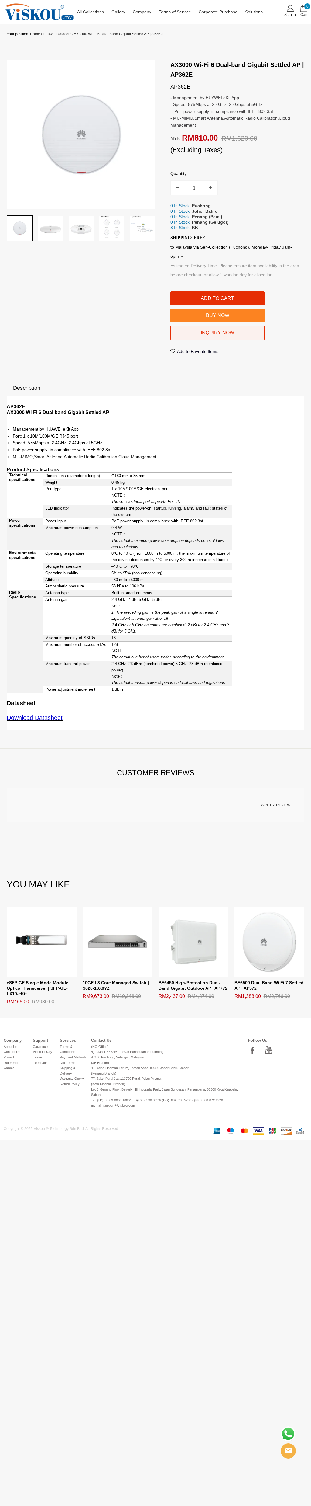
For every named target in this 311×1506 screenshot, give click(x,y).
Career (9, 1068)
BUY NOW (217, 315)
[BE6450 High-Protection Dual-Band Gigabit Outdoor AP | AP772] (193, 942)
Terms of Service (175, 11)
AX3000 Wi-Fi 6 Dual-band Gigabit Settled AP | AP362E (119, 34)
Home (35, 34)
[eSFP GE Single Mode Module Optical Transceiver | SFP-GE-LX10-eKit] (42, 942)
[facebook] (254, 1050)
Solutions (254, 11)
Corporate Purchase (218, 11)
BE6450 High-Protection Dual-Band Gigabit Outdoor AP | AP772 (193, 985)
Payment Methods (73, 1057)
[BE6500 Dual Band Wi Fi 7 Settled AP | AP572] (269, 942)
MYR (175, 138)
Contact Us (12, 1052)
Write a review (275, 805)
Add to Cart (217, 298)
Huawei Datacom (57, 34)
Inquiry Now (217, 332)
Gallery (118, 11)
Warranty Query (72, 1078)
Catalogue (40, 1046)
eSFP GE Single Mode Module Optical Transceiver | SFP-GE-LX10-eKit (37, 988)
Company (142, 11)
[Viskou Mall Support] (288, 1451)
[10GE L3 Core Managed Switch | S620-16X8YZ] (117, 942)
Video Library (42, 1052)
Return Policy (70, 1084)
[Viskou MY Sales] (288, 1434)
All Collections (90, 11)
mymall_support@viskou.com (113, 1105)
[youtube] (270, 1050)
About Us (10, 1046)
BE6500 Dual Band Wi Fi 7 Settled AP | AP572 (269, 985)
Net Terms (67, 1063)
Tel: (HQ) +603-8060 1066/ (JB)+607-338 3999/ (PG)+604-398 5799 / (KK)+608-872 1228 (157, 1100)
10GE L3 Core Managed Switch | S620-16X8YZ (116, 985)
